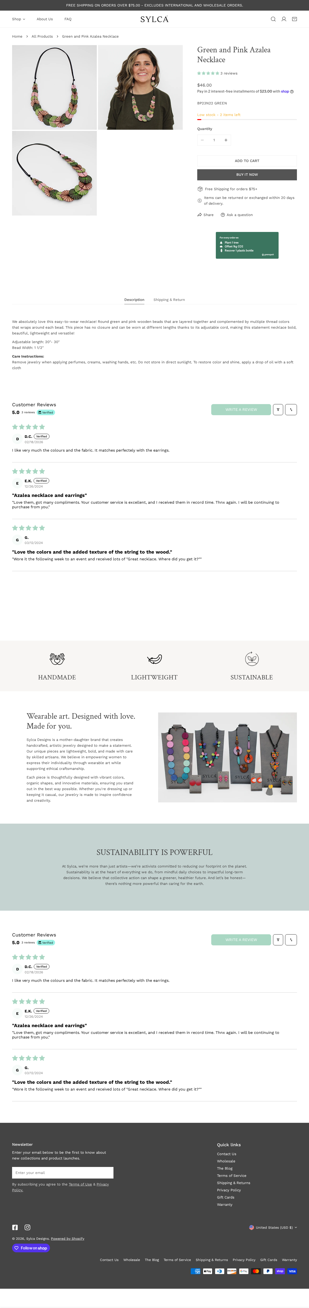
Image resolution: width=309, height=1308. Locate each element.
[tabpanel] (154, 345)
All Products (42, 36)
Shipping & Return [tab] (169, 300)
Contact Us (226, 1154)
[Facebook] (15, 1227)
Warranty (224, 1204)
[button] (294, 19)
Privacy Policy (229, 1190)
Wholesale (226, 1161)
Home (17, 36)
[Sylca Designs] (154, 19)
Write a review (241, 409)
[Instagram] (27, 1227)
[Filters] (278, 409)
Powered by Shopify (67, 1238)
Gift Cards (225, 1197)
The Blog (224, 1168)
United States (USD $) (274, 1227)
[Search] (273, 19)
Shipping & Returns (233, 1183)
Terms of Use (80, 1184)
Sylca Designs (37, 1238)
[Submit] (107, 1172)
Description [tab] (134, 300)
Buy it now (247, 174)
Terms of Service (231, 1175)
